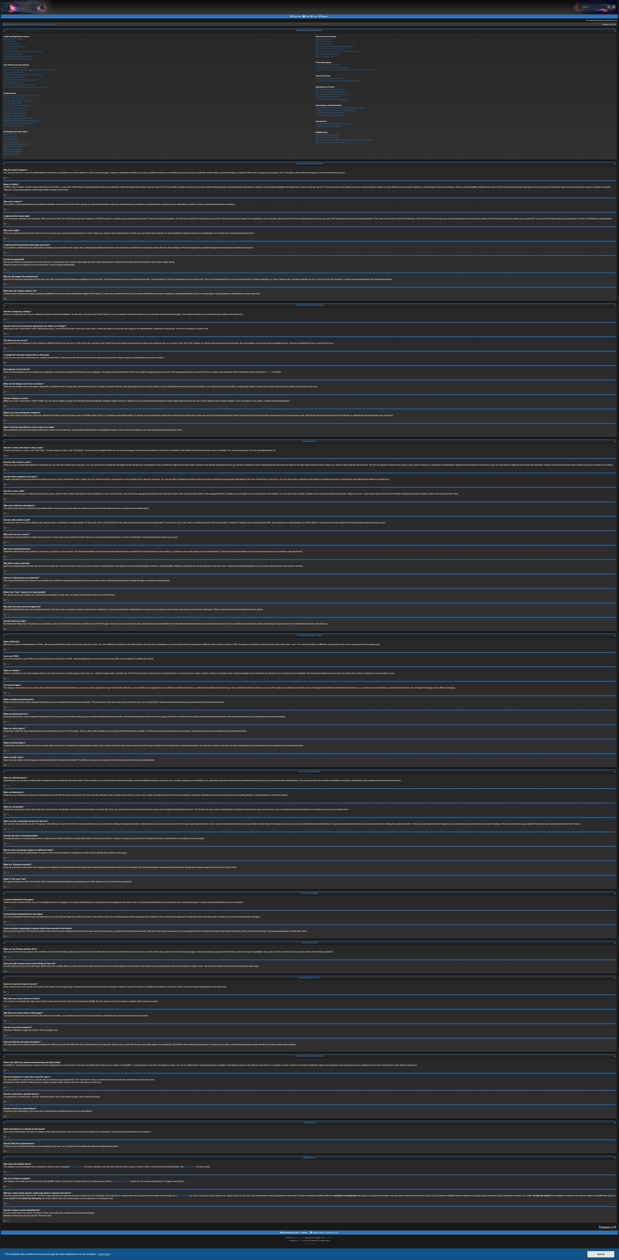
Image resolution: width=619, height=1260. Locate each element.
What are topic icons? (12, 154)
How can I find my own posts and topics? (332, 99)
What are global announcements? (17, 144)
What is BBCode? (10, 134)
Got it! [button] (600, 1254)
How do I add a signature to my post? (18, 101)
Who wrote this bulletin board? (327, 135)
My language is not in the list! (15, 77)
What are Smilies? (11, 139)
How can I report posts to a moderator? (19, 118)
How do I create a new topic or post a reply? (21, 96)
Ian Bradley (329, 1238)
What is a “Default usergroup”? (328, 54)
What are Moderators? (324, 41)
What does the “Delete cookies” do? (18, 59)
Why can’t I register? (12, 44)
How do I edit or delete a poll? (15, 108)
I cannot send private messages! (328, 65)
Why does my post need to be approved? (20, 123)
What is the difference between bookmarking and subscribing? (340, 108)
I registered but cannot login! (15, 46)
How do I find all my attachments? (329, 126)
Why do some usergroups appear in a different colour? (337, 51)
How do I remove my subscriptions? (330, 115)
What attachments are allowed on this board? (333, 124)
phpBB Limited (76, 1167)
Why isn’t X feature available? (327, 137)
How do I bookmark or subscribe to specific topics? (336, 110)
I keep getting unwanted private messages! (332, 67)
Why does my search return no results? (331, 92)
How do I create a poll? (12, 103)
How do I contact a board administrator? (331, 142)
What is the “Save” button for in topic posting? (21, 121)
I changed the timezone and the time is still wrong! (23, 75)
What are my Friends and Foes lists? (330, 78)
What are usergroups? (324, 44)
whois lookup (183, 1196)
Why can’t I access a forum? (15, 111)
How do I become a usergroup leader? (331, 49)
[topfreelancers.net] (309, 7)
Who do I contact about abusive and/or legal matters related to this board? (344, 140)
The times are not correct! (14, 72)
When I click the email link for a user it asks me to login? (25, 87)
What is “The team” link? (325, 56)
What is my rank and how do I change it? (19, 85)
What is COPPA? (10, 41)
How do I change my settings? (15, 67)
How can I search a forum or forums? (330, 89)
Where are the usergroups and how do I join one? (335, 46)
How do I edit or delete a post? (15, 98)
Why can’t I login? (10, 49)
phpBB (269, 372)
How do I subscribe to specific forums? (331, 113)
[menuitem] (306, 16)
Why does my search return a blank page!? (332, 94)
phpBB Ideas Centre (121, 1181)
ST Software (300, 1238)
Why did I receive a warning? (15, 116)
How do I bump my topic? (13, 126)
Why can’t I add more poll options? (17, 106)
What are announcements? (14, 146)
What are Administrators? (325, 39)
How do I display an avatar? (14, 82)
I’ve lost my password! (12, 54)
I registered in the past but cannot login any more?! (23, 51)
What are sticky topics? (13, 149)
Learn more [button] (103, 1254)
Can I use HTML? (10, 137)
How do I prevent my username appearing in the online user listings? (30, 70)
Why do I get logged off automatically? (18, 56)
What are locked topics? (13, 151)
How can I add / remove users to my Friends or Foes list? (338, 81)
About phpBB (190, 1167)
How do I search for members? (328, 97)
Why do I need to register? (14, 39)
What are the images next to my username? (21, 80)
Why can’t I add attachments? (15, 113)
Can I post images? (11, 142)
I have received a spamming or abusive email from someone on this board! (345, 70)
